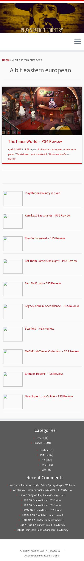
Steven (12, 158)
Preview (40, 437)
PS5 (43, 459)
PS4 (27, 149)
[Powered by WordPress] (62, 549)
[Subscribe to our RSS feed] (12, 43)
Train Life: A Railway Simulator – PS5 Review (46, 529)
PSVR (43, 464)
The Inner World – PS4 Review (35, 141)
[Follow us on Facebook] (8, 43)
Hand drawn (23, 154)
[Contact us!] (19, 43)
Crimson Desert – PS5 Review (47, 500)
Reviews (38, 442)
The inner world (57, 154)
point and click (39, 154)
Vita (44, 469)
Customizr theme (50, 555)
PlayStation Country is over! (51, 495)
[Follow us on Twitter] (4, 43)
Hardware (45, 450)
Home (6, 60)
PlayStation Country (37, 550)
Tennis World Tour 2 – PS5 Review (56, 490)
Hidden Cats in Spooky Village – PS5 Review (54, 485)
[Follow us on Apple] (15, 43)
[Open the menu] (77, 42)
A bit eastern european (50, 149)
